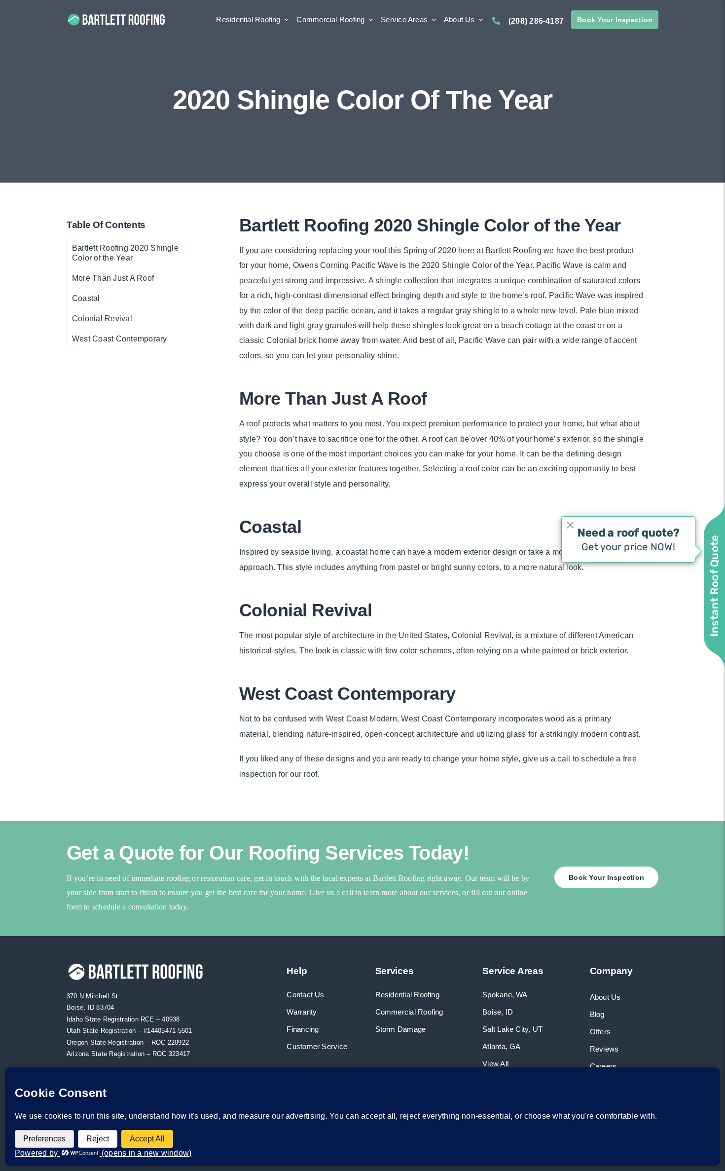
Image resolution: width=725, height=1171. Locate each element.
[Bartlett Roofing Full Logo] (116, 15)
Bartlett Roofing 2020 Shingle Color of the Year (125, 253)
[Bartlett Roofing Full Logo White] (136, 964)
